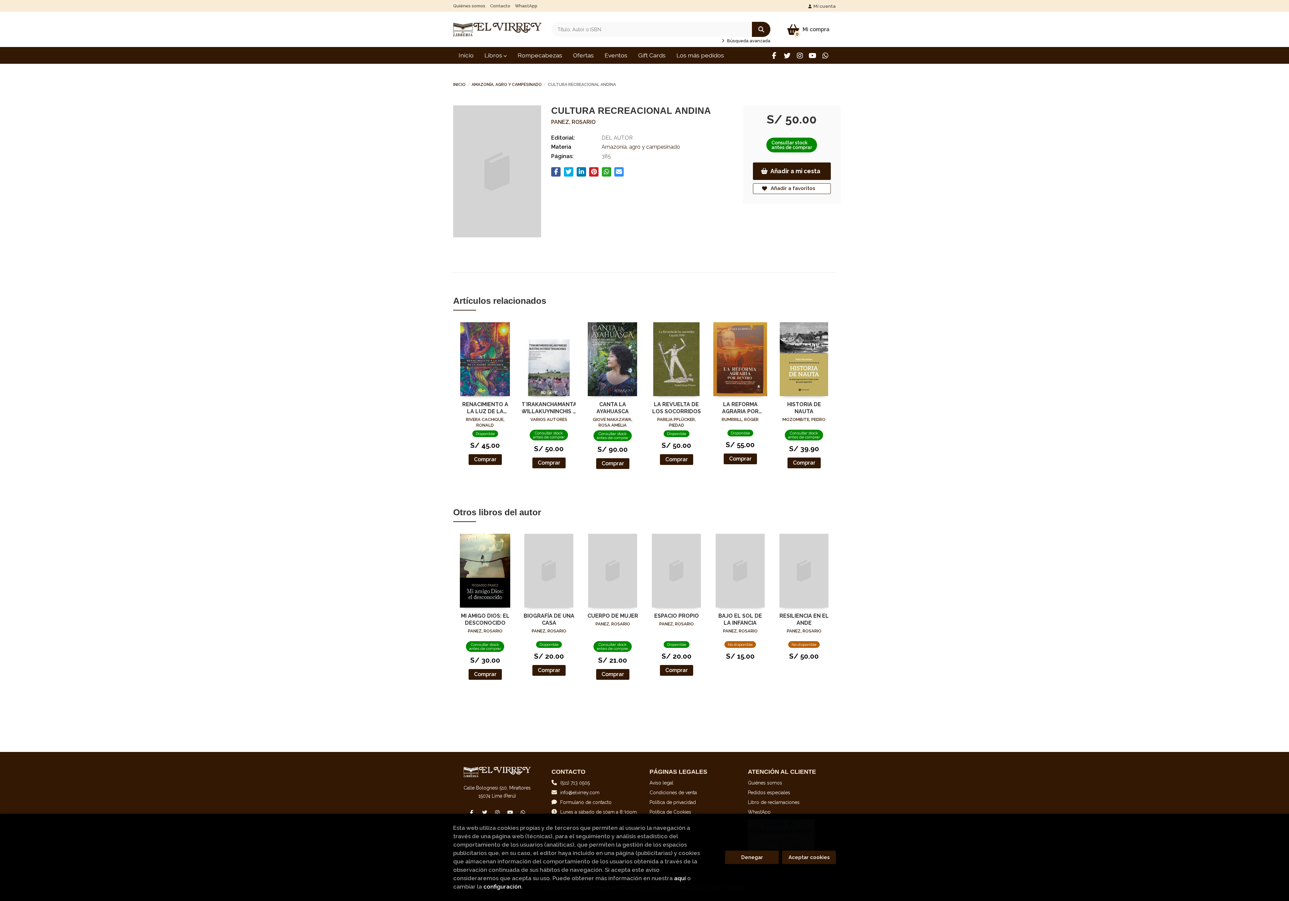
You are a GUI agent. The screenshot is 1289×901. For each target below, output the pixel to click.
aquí (680, 878)
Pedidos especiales (769, 792)
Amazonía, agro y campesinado (507, 84)
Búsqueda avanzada (748, 40)
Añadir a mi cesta (795, 171)
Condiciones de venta (673, 792)
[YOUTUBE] (812, 55)
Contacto (500, 5)
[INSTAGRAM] (799, 55)
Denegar (752, 857)
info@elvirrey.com (580, 792)
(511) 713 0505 (575, 783)
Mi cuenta (824, 6)
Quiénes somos (469, 5)
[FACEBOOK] (774, 55)
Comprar (485, 459)
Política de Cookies (670, 812)
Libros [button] (494, 55)
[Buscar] (761, 29)
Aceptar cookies (809, 857)
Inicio (459, 84)
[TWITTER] (787, 55)
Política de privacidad (673, 802)
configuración (502, 886)
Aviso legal (661, 783)
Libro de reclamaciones (774, 802)
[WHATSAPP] (825, 55)
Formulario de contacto (586, 802)
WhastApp (526, 5)
